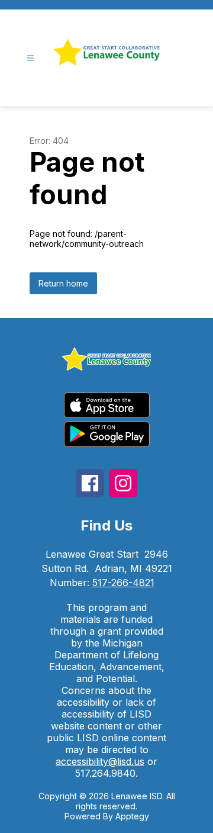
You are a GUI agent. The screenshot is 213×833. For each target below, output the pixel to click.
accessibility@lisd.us (100, 761)
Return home (63, 283)
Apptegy (132, 816)
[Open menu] (30, 58)
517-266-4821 (123, 582)
